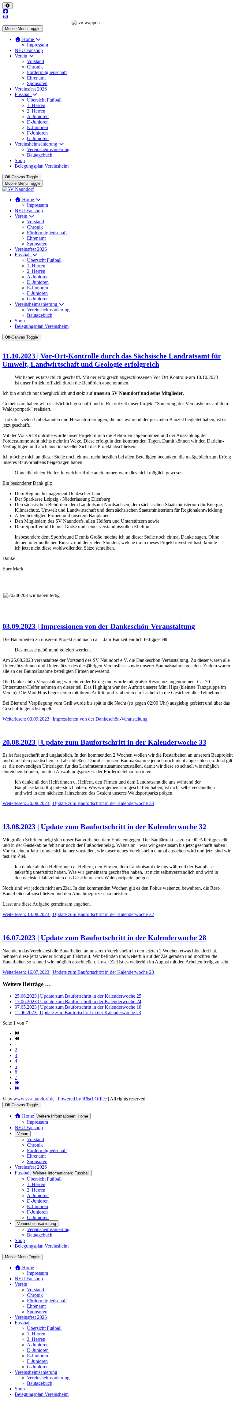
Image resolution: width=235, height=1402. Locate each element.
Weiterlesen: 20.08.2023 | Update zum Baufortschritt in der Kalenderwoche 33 (78, 803)
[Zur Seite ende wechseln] (17, 1088)
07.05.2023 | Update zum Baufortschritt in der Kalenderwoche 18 (78, 1007)
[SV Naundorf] (18, 189)
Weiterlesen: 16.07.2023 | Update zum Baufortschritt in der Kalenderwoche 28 (78, 972)
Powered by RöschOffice (83, 1098)
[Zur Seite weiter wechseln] (17, 1082)
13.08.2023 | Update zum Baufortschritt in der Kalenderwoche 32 (104, 827)
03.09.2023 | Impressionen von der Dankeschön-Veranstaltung (98, 626)
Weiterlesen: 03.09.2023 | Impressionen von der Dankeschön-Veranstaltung (74, 718)
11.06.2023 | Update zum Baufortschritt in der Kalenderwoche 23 (78, 1012)
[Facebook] (5, 11)
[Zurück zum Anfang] (7, 5)
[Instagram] (5, 17)
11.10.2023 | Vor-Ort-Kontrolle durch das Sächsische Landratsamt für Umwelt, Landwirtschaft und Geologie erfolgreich (111, 360)
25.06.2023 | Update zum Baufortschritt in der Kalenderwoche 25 (78, 996)
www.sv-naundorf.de (33, 1098)
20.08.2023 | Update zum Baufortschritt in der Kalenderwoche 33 (104, 742)
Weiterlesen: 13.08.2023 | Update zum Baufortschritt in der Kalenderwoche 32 (78, 914)
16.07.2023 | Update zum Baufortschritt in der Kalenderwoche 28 (104, 938)
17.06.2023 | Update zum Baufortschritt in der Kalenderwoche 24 (78, 1001)
